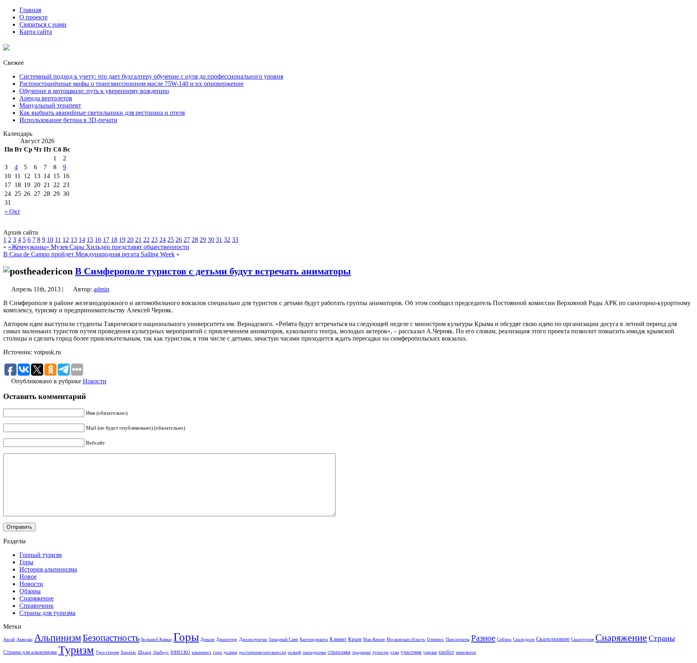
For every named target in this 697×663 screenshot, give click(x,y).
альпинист (201, 652)
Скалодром (523, 639)
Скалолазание (553, 639)
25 (170, 239)
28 (195, 239)
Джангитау (227, 639)
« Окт (12, 211)
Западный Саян (283, 639)
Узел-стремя (107, 652)
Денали (207, 639)
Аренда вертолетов (45, 98)
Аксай (9, 639)
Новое (28, 576)
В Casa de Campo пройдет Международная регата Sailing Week (89, 254)
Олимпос (435, 639)
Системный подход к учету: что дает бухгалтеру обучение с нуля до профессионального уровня (151, 76)
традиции (361, 652)
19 (122, 239)
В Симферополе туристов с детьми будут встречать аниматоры (213, 271)
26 (178, 239)
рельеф (294, 652)
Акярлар (25, 639)
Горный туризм (40, 554)
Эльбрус (161, 652)
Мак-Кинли (374, 639)
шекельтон (466, 652)
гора (217, 652)
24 (162, 239)
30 (211, 239)
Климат (338, 639)
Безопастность (111, 637)
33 (235, 239)
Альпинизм (57, 637)
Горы (26, 562)
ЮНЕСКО (180, 652)
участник (411, 652)
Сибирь (504, 639)
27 (187, 239)
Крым (354, 639)
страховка (339, 652)
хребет (446, 652)
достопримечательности (262, 652)
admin (101, 289)
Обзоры (30, 591)
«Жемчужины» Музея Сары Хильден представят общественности (98, 246)
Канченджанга (314, 639)
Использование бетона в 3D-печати (68, 119)
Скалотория (582, 639)
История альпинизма (48, 569)
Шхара (144, 652)
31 (219, 239)
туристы (380, 652)
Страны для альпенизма (30, 652)
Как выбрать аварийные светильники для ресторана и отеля (102, 112)
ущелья (430, 652)
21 (138, 239)
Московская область (405, 639)
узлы (394, 652)
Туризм (76, 650)
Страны (662, 638)
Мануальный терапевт (50, 105)
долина (230, 652)
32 (227, 239)
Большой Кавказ (156, 639)
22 (146, 239)
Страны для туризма (47, 612)
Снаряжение (36, 598)
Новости (94, 381)
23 (154, 239)
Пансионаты (458, 639)
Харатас (128, 652)
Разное (483, 638)
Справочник (36, 605)
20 (130, 239)
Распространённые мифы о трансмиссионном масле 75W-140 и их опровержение (131, 83)
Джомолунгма (253, 639)
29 (203, 239)
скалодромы (314, 652)
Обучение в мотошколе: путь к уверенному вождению (94, 90)
